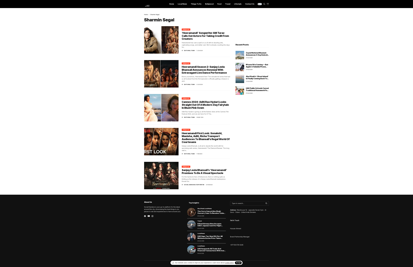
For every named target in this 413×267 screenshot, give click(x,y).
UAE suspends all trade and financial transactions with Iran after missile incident (210, 251)
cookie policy (229, 263)
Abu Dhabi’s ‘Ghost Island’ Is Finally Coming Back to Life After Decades (257, 78)
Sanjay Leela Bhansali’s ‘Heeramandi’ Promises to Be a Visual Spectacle (204, 172)
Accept (238, 263)
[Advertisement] (252, 27)
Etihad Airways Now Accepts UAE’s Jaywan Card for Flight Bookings (209, 226)
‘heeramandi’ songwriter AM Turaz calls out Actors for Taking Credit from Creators (205, 35)
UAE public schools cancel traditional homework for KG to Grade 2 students (257, 90)
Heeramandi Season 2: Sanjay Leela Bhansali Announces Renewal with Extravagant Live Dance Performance (204, 69)
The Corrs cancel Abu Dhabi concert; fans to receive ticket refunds (211, 213)
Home (146, 14)
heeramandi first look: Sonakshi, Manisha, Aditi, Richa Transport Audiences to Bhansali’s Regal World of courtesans (206, 138)
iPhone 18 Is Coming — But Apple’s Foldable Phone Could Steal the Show (257, 67)
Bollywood (186, 29)
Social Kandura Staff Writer (194, 184)
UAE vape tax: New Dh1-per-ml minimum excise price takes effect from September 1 (210, 238)
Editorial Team (189, 50)
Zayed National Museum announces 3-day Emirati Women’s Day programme (257, 55)
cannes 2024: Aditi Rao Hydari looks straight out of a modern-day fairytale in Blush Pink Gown (205, 104)
